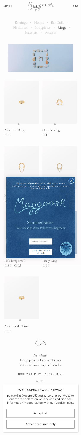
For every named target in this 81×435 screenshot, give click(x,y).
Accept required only (41, 424)
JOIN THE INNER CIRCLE (40, 251)
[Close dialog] (71, 180)
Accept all (40, 413)
